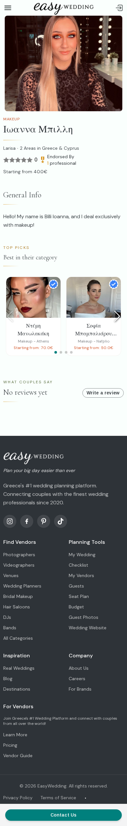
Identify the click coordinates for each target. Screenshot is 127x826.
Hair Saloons (16, 607)
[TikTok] (60, 521)
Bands (9, 628)
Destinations (16, 689)
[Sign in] (119, 7)
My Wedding (82, 555)
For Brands (80, 689)
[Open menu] (7, 7)
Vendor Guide (18, 755)
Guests (76, 586)
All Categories (18, 638)
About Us (79, 668)
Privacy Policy (18, 798)
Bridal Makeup (18, 596)
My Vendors (81, 575)
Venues (11, 575)
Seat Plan (79, 596)
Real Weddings (19, 668)
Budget (76, 607)
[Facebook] (26, 521)
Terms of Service (58, 798)
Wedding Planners (22, 586)
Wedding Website (87, 628)
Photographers (19, 555)
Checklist (78, 565)
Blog (7, 678)
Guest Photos (83, 617)
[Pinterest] (43, 521)
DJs (7, 617)
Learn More (15, 735)
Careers (77, 678)
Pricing (10, 745)
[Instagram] (9, 521)
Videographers (19, 565)
